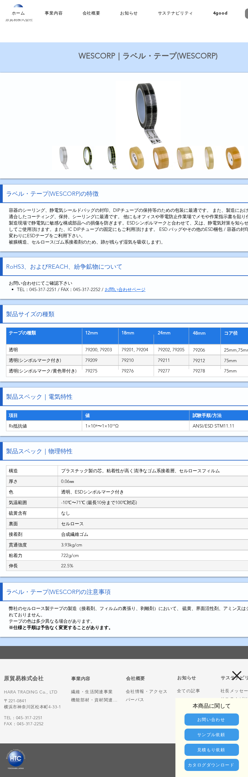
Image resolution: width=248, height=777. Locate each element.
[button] (236, 675)
